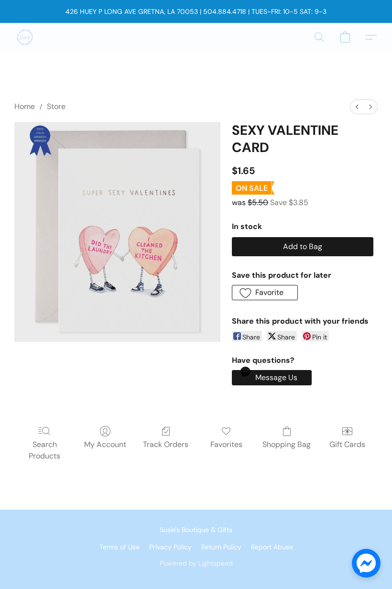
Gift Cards (347, 444)
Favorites (226, 444)
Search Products (44, 450)
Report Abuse (272, 547)
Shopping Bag (286, 444)
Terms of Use (119, 547)
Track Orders (165, 444)
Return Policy (221, 547)
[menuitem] (357, 107)
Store (56, 106)
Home (24, 106)
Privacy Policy (170, 547)
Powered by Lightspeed (196, 563)
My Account (105, 444)
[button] (24, 37)
